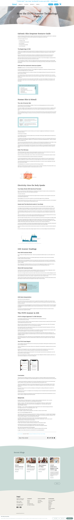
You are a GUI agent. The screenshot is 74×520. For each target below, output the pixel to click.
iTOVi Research (34, 433)
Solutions (26, 4)
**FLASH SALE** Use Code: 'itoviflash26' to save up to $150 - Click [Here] (37, 1)
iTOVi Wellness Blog (30, 503)
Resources (32, 4)
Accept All (69, 518)
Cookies (49, 509)
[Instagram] (19, 507)
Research (39, 502)
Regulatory (50, 502)
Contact (28, 501)
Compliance (50, 503)
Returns (49, 507)
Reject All (62, 518)
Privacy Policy (50, 501)
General (30, 433)
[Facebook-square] (17, 507)
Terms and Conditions (51, 500)
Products (20, 4)
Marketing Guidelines (51, 508)
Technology (39, 500)
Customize (55, 518)
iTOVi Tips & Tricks (39, 433)
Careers (28, 502)
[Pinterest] (20, 507)
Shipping (49, 506)
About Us (28, 500)
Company (37, 4)
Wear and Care (40, 501)
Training (44, 433)
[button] (50, 4)
